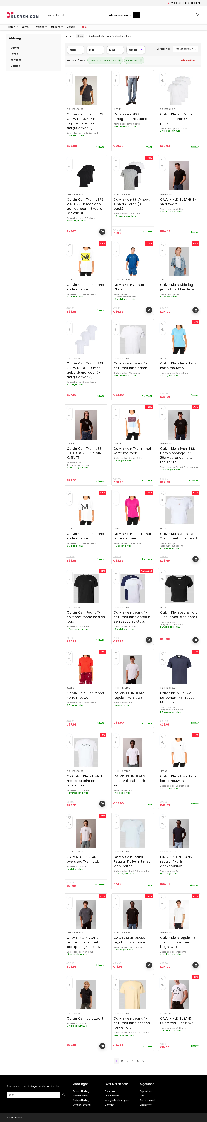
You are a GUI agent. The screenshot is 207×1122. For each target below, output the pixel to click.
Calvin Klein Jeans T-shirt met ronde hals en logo (86, 617)
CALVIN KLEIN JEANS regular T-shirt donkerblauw (176, 861)
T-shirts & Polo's (75, 109)
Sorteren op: (164, 48)
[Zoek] (136, 15)
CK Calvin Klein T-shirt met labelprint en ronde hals (84, 781)
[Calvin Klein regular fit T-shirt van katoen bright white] (179, 914)
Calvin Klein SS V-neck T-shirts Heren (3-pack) (178, 119)
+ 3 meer (193, 232)
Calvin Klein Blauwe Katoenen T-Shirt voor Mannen (178, 697)
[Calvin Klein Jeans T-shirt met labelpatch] (133, 339)
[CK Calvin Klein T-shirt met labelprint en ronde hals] (86, 752)
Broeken (117, 109)
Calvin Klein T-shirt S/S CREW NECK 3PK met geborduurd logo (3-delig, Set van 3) (85, 370)
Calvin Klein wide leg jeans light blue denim (178, 287)
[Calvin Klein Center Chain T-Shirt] (133, 261)
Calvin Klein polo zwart (85, 1018)
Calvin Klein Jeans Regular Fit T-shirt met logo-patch (132, 861)
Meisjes (40, 27)
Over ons (110, 1091)
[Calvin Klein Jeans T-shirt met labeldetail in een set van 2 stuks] (133, 588)
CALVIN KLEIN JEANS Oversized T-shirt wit (176, 1020)
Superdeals (146, 1091)
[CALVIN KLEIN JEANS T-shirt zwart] (179, 175)
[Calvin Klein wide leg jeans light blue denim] (179, 261)
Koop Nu (102, 232)
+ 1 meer (100, 147)
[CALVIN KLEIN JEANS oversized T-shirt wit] (86, 833)
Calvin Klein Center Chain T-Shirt (129, 287)
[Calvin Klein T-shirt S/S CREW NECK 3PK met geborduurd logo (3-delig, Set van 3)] (86, 339)
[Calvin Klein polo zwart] (86, 994)
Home (68, 36)
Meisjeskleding (81, 1100)
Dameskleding (81, 1091)
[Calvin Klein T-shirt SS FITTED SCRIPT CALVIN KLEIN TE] (86, 425)
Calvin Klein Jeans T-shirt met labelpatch (130, 365)
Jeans (163, 279)
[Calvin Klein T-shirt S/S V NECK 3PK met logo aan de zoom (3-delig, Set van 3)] (86, 175)
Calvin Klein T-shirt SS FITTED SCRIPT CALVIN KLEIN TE (84, 453)
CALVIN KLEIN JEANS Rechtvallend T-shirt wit (130, 781)
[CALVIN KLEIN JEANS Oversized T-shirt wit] (179, 994)
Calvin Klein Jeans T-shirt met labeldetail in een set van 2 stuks (132, 617)
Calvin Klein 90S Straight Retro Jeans (130, 116)
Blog (142, 1095)
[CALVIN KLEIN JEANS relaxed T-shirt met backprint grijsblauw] (86, 914)
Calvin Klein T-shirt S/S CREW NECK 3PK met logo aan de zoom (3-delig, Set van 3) (85, 121)
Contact (109, 1104)
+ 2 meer (193, 147)
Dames (26, 27)
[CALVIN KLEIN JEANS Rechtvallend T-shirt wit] (133, 752)
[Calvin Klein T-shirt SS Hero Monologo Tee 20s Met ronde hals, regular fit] (179, 425)
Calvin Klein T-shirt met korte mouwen (85, 287)
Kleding (70, 279)
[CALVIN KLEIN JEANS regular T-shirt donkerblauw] (179, 833)
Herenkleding (80, 1095)
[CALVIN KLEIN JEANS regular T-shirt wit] (133, 669)
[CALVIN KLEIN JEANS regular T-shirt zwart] (133, 914)
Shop (80, 36)
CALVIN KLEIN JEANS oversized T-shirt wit (83, 859)
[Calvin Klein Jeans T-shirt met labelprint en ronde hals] (133, 994)
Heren (11, 27)
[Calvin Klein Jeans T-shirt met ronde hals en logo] (86, 588)
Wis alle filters (189, 60)
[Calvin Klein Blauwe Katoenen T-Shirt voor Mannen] (179, 669)
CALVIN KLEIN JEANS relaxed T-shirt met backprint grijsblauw (83, 942)
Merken (71, 27)
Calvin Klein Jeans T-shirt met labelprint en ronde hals (132, 1023)
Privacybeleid (147, 1100)
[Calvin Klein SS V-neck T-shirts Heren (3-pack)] (179, 90)
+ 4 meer (147, 723)
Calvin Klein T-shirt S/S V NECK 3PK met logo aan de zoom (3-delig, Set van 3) (85, 206)
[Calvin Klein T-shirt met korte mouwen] (86, 261)
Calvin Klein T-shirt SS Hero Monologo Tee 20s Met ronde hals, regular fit (177, 455)
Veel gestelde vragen (117, 1100)
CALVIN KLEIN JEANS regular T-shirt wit (129, 695)
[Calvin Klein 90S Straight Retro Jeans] (133, 90)
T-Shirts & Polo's (75, 1013)
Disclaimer (146, 1104)
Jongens (55, 27)
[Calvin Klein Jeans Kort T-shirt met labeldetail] (179, 510)
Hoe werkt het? (113, 1095)
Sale (84, 27)
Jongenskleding (82, 1104)
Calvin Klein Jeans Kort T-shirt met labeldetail (178, 536)
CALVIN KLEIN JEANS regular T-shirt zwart (130, 939)
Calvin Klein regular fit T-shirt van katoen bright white (177, 942)
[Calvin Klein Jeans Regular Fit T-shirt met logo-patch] (133, 833)
